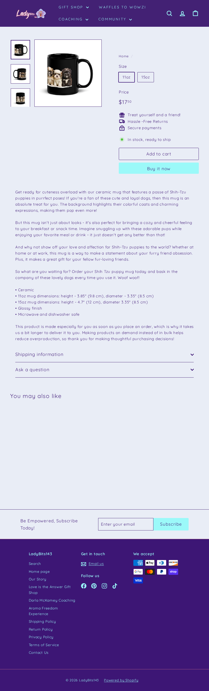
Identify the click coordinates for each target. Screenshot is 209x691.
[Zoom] (68, 73)
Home (124, 56)
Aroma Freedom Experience (43, 611)
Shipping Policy (42, 621)
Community (113, 19)
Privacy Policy (41, 637)
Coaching (71, 19)
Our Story (37, 579)
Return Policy (41, 629)
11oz (126, 77)
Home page (39, 571)
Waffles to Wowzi (122, 7)
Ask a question (32, 370)
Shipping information (39, 354)
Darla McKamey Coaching (52, 600)
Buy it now (159, 168)
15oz (145, 77)
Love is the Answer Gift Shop (50, 589)
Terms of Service (44, 645)
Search (35, 563)
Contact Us (39, 652)
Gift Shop (72, 7)
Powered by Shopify (121, 680)
